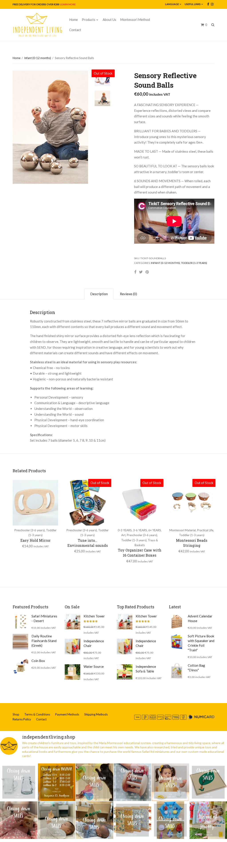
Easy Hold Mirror (35, 540)
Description (99, 294)
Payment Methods (67, 714)
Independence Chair (94, 643)
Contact (75, 30)
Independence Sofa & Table (146, 668)
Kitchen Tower (94, 616)
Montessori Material (182, 530)
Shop (16, 714)
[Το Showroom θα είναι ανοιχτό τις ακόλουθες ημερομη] (56, 782)
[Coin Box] (20, 666)
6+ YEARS (154, 530)
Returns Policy (22, 719)
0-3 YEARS (125, 530)
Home (73, 20)
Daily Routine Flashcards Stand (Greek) (44, 640)
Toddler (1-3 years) (194, 263)
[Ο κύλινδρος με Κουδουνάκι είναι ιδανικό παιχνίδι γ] (132, 782)
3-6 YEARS (140, 530)
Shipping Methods (96, 714)
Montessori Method (135, 20)
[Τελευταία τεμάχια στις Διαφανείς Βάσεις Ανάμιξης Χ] (94, 782)
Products (88, 20)
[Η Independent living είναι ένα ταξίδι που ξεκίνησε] (208, 820)
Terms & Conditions (37, 714)
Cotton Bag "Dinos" (196, 667)
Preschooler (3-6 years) (29, 530)
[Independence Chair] (72, 646)
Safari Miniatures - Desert (44, 618)
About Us (109, 20)
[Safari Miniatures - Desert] (20, 621)
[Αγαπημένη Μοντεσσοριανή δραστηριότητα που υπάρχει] (170, 820)
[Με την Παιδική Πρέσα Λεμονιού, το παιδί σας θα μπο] (170, 782)
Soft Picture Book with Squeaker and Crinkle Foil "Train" (201, 643)
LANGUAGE (172, 4)
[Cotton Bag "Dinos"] (176, 671)
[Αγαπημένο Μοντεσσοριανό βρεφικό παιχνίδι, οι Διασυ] (56, 820)
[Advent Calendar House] (176, 621)
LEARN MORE (68, 4)
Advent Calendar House (200, 618)
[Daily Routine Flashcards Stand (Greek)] (20, 641)
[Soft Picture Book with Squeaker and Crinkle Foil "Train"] (176, 641)
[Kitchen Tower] (72, 621)
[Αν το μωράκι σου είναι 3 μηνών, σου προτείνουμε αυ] (94, 820)
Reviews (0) (128, 294)
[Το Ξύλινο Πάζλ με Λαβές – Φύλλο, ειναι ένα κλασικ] (208, 782)
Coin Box (38, 661)
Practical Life (205, 530)
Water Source (94, 666)
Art (123, 535)
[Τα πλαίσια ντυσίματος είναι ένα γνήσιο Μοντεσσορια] (132, 820)
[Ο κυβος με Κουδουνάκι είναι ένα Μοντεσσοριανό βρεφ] (18, 820)
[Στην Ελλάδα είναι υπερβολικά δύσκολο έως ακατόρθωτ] (18, 782)
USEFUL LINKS (193, 4)
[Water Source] (72, 672)
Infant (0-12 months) (37, 58)
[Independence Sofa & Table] (124, 672)
